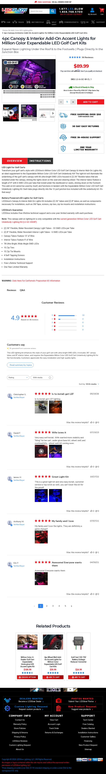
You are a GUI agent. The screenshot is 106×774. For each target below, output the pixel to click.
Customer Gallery (88, 737)
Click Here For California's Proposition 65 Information (36, 281)
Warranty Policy (19, 724)
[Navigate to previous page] (34, 606)
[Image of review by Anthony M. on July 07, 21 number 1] (41, 536)
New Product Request (88, 745)
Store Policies (20, 728)
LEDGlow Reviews (19, 741)
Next (53, 113)
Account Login (54, 724)
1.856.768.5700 (71, 11)
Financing (88, 741)
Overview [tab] (14, 160)
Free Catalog (88, 724)
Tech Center (88, 720)
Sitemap (88, 749)
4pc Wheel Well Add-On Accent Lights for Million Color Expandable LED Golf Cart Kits (53, 662)
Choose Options (28, 677)
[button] (41, 451)
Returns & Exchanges (54, 732)
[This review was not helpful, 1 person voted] (96, 552)
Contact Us (20, 720)
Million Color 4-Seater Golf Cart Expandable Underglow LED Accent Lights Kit (27, 662)
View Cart (54, 720)
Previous (5, 113)
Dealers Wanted (88, 728)
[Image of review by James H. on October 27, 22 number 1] (41, 495)
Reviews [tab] (11, 290)
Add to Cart (54, 677)
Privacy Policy (20, 737)
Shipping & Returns (20, 732)
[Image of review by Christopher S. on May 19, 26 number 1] (41, 407)
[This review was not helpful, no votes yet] (96, 422)
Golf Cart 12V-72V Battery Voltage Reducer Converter (79, 659)
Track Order (54, 728)
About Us (20, 749)
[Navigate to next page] (71, 606)
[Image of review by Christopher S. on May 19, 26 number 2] (55, 407)
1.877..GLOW (71, 8)
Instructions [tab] (40, 160)
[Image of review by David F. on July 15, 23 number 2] (55, 451)
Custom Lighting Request (20, 745)
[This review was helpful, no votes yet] (91, 422)
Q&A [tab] (22, 290)
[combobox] (18, 377)
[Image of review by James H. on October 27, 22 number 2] (55, 495)
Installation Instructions (88, 732)
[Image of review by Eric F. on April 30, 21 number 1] (41, 578)
